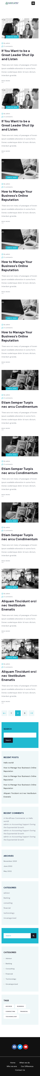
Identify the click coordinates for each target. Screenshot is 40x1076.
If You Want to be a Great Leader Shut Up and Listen (18, 55)
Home (12, 1062)
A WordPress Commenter (14, 818)
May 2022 (8, 871)
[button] (33, 3)
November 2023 (10, 861)
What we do (24, 1062)
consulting (8, 903)
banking (20, 1006)
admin (6, 824)
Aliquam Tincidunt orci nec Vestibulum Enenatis (19, 605)
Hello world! (9, 762)
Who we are (12, 1066)
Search (8, 729)
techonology (9, 913)
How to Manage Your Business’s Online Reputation (17, 196)
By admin (7, 43)
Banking (7, 898)
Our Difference (27, 1066)
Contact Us (20, 1070)
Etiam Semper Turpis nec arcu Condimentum (20, 405)
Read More (6, 81)
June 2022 (8, 866)
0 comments (8, 46)
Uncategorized (10, 918)
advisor (7, 893)
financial (7, 908)
